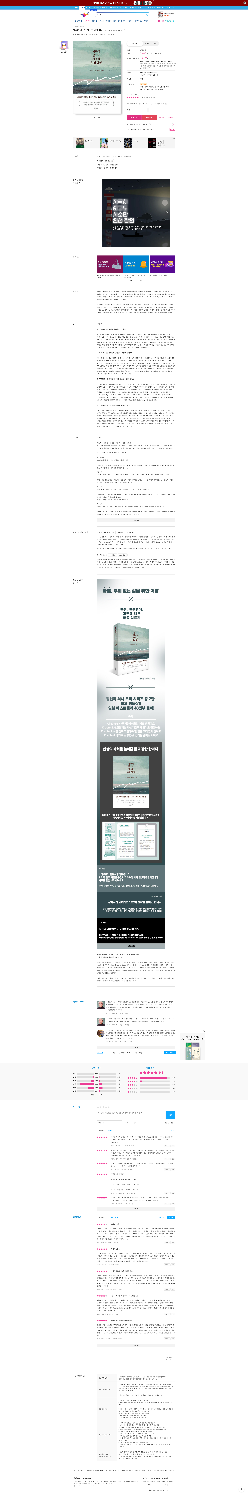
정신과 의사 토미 (78, 34)
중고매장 (119, 7)
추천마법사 (95, 21)
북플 (159, 21)
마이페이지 (159, 7)
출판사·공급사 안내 (147, 1470)
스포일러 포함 (131, 1123)
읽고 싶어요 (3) (110, 1053)
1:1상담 (143, 1377)
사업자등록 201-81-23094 (91, 1481)
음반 (129, 7)
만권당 (93, 7)
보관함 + (170, 117)
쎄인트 (108, 1013)
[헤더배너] (166, 14)
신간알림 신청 (109, 161)
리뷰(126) (152, 97)
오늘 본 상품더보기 (169, 1358)
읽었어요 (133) (137, 1053)
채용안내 (83, 1470)
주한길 (99, 1314)
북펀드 (146, 21)
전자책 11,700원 (150, 43)
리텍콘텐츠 (102, 34)
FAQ (166, 1485)
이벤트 (114, 21)
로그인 (149, 7)
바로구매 (149, 117)
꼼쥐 (98, 1242)
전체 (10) (110, 1130)
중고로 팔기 (145, 124)
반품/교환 (150, 1377)
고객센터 (165, 7)
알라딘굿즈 (105, 7)
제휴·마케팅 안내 (126, 1470)
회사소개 (76, 1470)
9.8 (138, 97)
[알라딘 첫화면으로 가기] (84, 15)
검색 (147, 15)
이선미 (91, 34)
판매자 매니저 (136, 1470)
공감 (173, 1145)
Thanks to (167, 1145)
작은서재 (113, 1169)
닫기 (245, 3)
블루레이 (134, 7)
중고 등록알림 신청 (132, 124)
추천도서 (130, 21)
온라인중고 (113, 7)
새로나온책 (108, 21)
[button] (167, 212)
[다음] (115, 77)
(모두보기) (170, 548)
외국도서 (98, 7)
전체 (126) (114, 1217)
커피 (139, 7)
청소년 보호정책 (109, 1470)
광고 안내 (156, 1470)
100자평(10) (144, 97)
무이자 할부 (146, 103)
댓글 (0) (126, 1013)
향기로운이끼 (100, 1338)
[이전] (79, 77)
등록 (170, 1115)
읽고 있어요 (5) (124, 1053)
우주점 (125, 7)
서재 (162, 21)
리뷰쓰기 (171, 1217)
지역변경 (160, 89)
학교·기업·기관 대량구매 (167, 1470)
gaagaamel (114, 1193)
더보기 (172, 448)
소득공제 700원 (160, 103)
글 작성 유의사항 (168, 1123)
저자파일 (120, 532)
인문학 (106, 165)
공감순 (161, 1217)
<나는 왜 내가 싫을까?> (109, 548)
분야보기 (79, 21)
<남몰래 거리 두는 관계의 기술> (128, 548)
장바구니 (171, 7)
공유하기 (172, 30)
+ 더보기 (126, 1239)
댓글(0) (116, 1242)
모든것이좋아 (109, 1041)
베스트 (102, 21)
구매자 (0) (100, 1130)
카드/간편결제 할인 (132, 103)
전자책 (88, 7)
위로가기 (241, 1489)
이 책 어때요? (170, 1052)
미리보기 (98, 117)
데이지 (113, 1204)
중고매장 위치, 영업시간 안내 (159, 1490)
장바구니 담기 (134, 117)
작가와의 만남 (138, 21)
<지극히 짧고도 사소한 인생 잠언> (149, 548)
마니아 (99, 1053)
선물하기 (161, 117)
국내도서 (82, 7)
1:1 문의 (150, 1485)
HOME (76, 7)
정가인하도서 (121, 21)
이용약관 (89, 1470)
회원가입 (154, 7)
